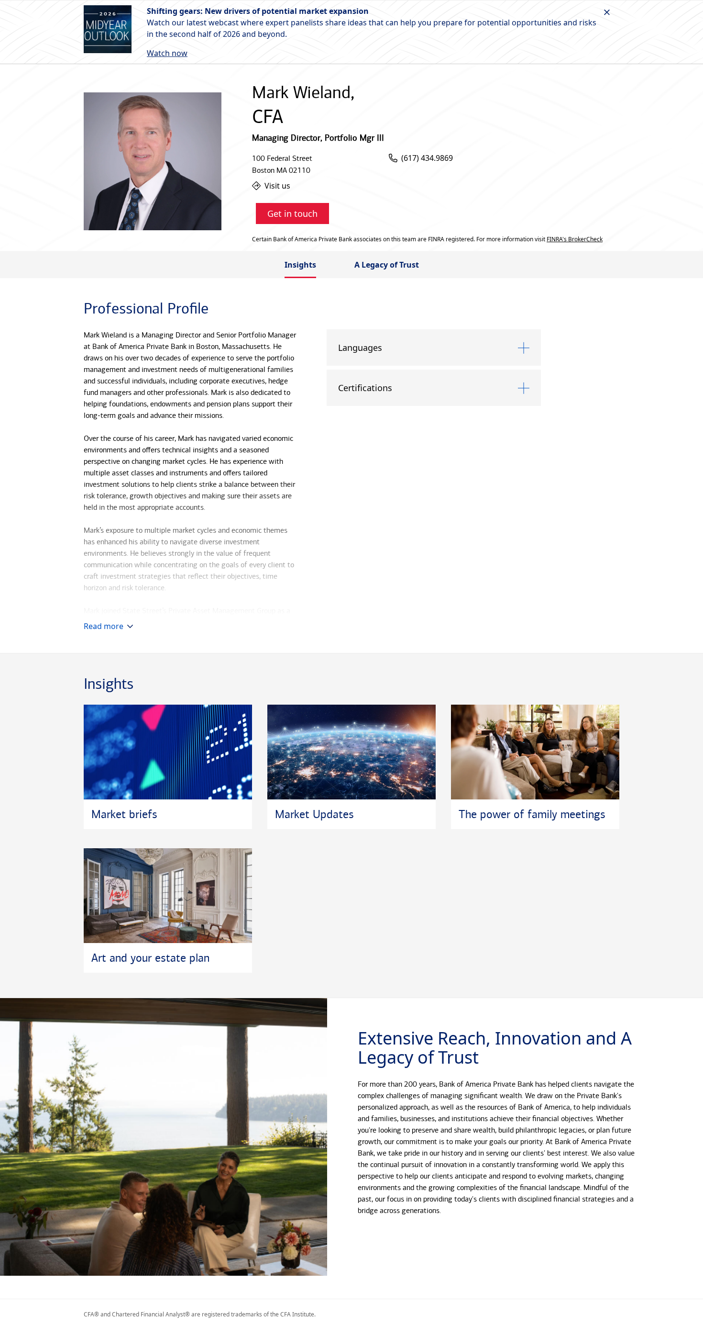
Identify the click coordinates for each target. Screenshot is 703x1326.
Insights (300, 264)
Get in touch (292, 213)
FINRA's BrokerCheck (575, 239)
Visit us (277, 185)
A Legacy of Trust (386, 264)
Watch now (167, 53)
